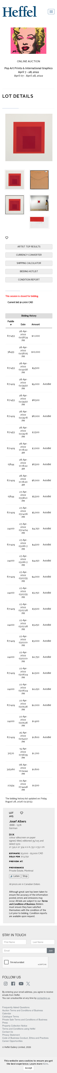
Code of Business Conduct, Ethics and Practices (25, 1037)
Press (5, 1022)
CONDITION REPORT (29, 280)
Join (51, 950)
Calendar (6, 1013)
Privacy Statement (11, 1034)
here (45, 1064)
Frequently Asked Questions (15, 1007)
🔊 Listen (15, 876)
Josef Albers (17, 821)
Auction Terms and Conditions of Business (22, 1010)
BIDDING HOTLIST (29, 271)
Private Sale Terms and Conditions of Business (24, 1019)
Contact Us (7, 1031)
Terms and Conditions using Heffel (18, 1028)
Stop (25, 876)
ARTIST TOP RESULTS (28, 247)
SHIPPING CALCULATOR (29, 263)
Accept (28, 1068)
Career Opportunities (12, 1040)
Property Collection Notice (14, 1025)
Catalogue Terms (10, 1016)
